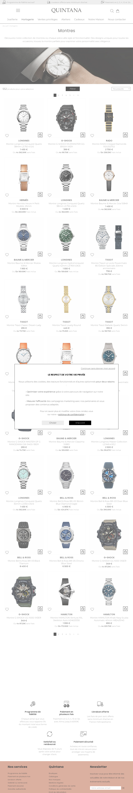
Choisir (52, 423)
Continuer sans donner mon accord (98, 368)
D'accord (80, 423)
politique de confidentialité (71, 414)
